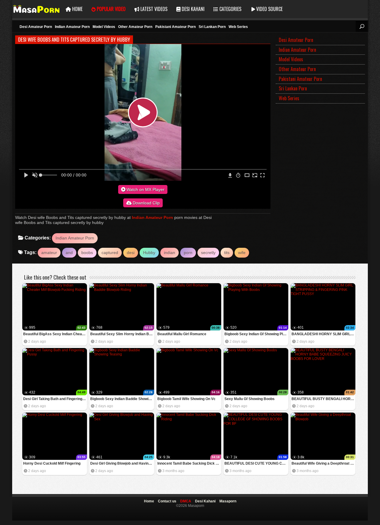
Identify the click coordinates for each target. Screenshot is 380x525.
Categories (229, 8)
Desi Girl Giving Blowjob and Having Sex (122, 463)
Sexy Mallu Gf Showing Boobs (249, 399)
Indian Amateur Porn (72, 27)
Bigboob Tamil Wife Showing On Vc (186, 399)
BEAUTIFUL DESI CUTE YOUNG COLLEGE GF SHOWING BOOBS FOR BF (256, 463)
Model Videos (104, 27)
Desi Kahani (192, 8)
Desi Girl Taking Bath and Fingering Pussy (55, 399)
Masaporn (36, 9)
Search (362, 26)
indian (169, 252)
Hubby (149, 252)
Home (77, 8)
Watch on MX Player (144, 189)
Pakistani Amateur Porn (175, 27)
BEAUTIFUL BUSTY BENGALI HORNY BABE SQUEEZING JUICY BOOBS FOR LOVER (323, 399)
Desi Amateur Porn (36, 27)
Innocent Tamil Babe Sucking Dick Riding (189, 463)
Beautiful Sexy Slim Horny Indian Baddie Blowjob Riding (122, 334)
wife (242, 252)
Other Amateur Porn (135, 27)
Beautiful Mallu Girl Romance (181, 334)
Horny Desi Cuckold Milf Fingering (51, 463)
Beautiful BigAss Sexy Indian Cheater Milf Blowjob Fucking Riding (55, 334)
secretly (208, 252)
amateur (49, 252)
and (69, 252)
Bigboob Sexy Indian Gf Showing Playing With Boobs (256, 334)
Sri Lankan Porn (212, 27)
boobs (87, 252)
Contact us (167, 501)
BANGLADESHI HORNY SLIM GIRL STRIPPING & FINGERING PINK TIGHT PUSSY (323, 334)
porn (188, 252)
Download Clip (146, 202)
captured (110, 252)
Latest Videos (153, 8)
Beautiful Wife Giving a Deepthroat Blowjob (323, 463)
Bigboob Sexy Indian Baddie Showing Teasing (122, 399)
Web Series (238, 27)
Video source (269, 8)
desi (130, 252)
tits (226, 252)
